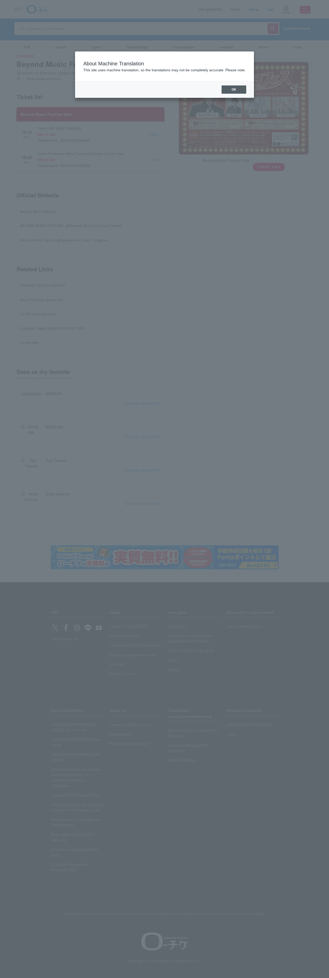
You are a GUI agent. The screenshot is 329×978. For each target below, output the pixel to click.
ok (234, 89)
